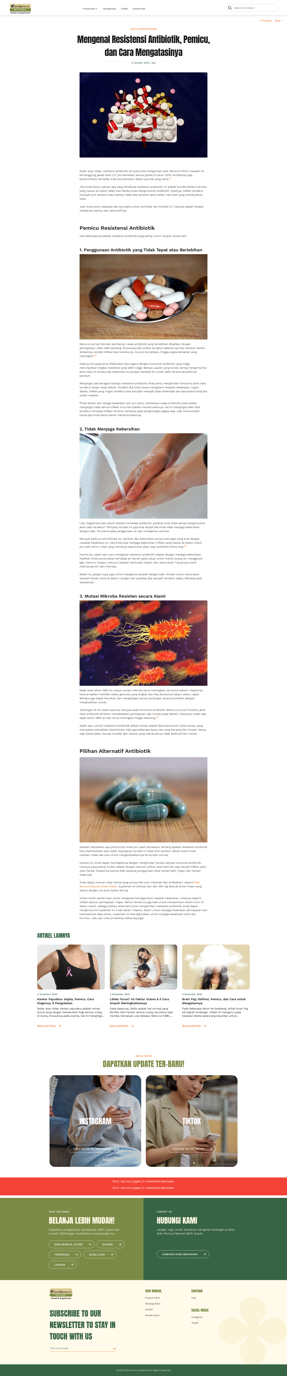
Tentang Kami (109, 8)
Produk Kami (89, 8)
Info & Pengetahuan (143, 29)
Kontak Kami (139, 8)
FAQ (193, 1297)
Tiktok (194, 1323)
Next (278, 20)
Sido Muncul (153, 1290)
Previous (266, 20)
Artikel (124, 8)
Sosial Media (200, 1310)
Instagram (197, 1317)
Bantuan (196, 1290)
